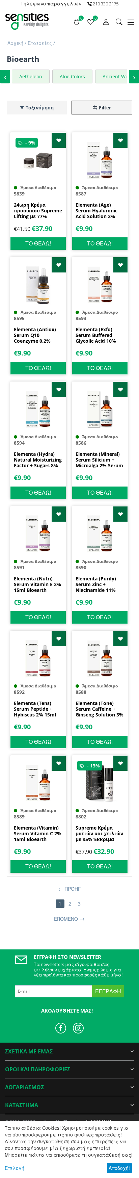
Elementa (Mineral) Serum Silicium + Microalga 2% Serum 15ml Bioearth (99, 459)
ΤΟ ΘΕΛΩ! (38, 243)
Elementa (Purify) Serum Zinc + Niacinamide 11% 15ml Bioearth (96, 584)
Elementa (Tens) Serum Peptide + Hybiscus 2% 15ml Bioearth (35, 709)
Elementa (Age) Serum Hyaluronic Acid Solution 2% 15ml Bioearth (96, 210)
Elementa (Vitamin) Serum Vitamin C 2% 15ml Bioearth (37, 833)
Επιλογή (14, 1168)
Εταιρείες (40, 43)
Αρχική (15, 43)
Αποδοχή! (119, 1168)
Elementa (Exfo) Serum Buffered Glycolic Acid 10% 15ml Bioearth (96, 335)
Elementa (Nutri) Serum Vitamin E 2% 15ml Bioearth (37, 584)
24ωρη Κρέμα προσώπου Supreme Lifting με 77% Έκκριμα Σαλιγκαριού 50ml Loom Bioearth (38, 210)
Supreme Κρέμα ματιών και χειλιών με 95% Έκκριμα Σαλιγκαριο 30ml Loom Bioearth (99, 833)
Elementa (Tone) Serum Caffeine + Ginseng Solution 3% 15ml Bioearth (99, 709)
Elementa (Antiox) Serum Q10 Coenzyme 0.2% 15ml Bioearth (35, 335)
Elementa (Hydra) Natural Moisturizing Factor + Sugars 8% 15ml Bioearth (38, 459)
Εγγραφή (108, 991)
